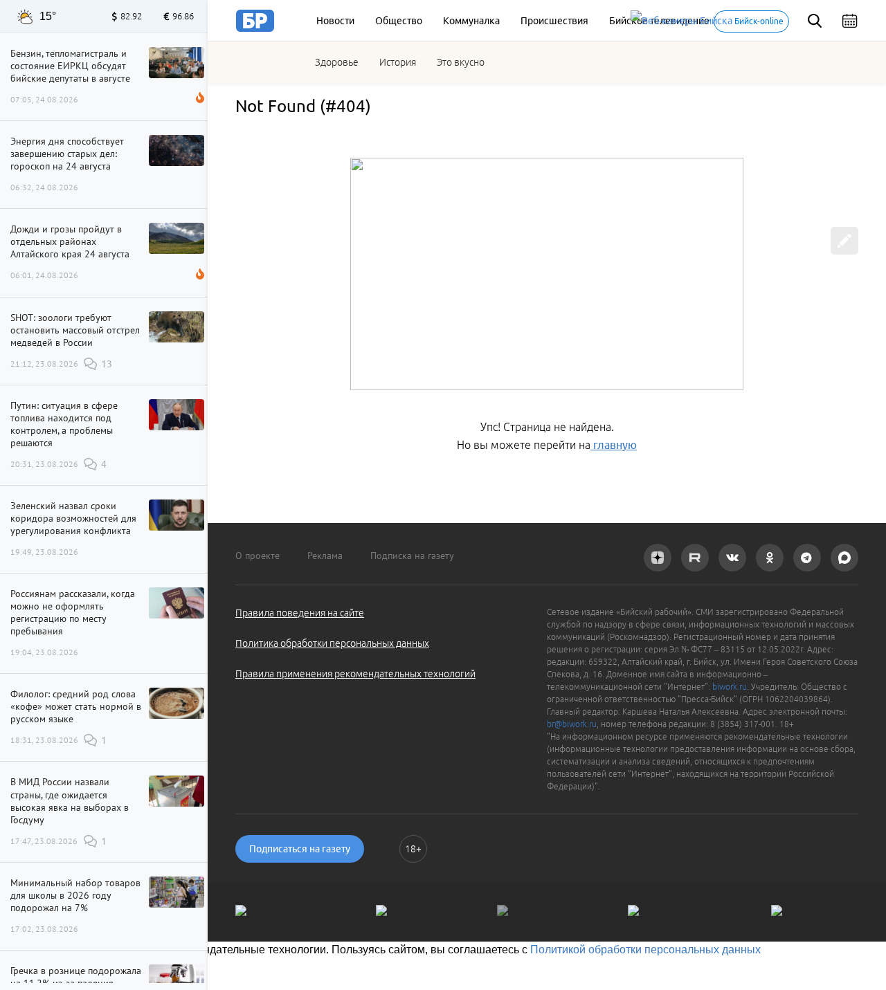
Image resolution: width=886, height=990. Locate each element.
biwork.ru (729, 686)
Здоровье (337, 62)
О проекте (257, 555)
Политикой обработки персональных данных (645, 949)
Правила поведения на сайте (299, 612)
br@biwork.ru (572, 723)
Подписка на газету (412, 555)
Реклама (325, 555)
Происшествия (554, 20)
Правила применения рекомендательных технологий (355, 673)
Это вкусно (461, 62)
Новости (335, 20)
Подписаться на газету (299, 848)
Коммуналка (471, 20)
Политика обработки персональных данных (332, 643)
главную (613, 445)
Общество (398, 20)
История (397, 62)
